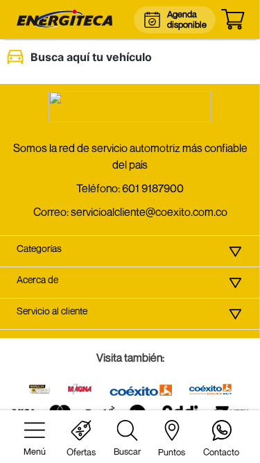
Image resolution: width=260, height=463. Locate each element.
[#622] (39, 390)
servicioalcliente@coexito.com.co (149, 212)
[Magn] (80, 390)
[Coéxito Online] (210, 390)
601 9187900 (153, 188)
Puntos (171, 451)
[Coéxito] (141, 391)
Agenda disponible (186, 19)
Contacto (221, 451)
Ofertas (81, 451)
